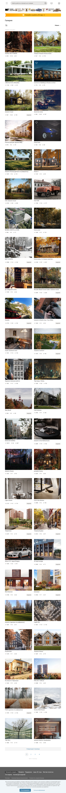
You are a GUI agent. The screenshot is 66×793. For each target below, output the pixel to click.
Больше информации (39, 790)
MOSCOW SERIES (10, 440)
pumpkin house (38, 471)
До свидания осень (11, 289)
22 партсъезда (38, 561)
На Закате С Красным (11, 680)
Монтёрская (8, 592)
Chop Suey (37, 142)
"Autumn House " (39, 651)
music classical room (11, 350)
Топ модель (8, 774)
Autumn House (9, 471)
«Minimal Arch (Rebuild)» (12, 82)
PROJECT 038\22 (39, 680)
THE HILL (7, 740)
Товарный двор (38, 531)
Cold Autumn (37, 410)
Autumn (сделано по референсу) (15, 622)
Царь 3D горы (37, 772)
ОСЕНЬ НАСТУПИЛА (11, 53)
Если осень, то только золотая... (43, 259)
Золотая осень (38, 112)
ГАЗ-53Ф (36, 200)
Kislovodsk (37, 230)
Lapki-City (37, 622)
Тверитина (8, 531)
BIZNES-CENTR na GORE (12, 230)
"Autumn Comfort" (39, 350)
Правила (21, 772)
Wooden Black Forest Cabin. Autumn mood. (46, 289)
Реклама (7, 778)
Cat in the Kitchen (39, 500)
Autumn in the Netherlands (42, 440)
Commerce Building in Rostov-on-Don (44, 82)
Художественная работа (12, 381)
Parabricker (8, 651)
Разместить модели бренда (36, 778)
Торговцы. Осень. (39, 381)
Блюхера (36, 592)
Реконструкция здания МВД (13, 142)
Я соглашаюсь (25, 790)
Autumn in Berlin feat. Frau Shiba (43, 320)
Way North (8, 410)
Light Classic (8, 500)
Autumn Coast (9, 112)
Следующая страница (33, 749)
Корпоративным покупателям (20, 778)
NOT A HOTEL (9, 259)
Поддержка (28, 772)
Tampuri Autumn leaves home (42, 53)
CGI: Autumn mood (10, 200)
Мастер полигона (48, 772)
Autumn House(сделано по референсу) (16, 171)
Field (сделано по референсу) (14, 710)
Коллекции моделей (19, 774)
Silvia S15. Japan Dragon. (12, 561)
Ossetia (7, 320)
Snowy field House (39, 710)
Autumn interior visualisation (42, 740)
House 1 (36, 171)
